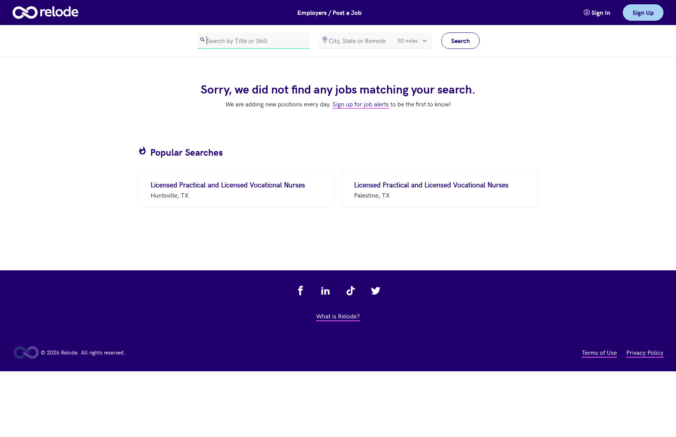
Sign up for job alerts (361, 103)
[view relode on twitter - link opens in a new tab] (375, 291)
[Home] (45, 12)
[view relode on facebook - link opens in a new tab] (300, 291)
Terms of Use (599, 352)
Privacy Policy (644, 352)
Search (460, 40)
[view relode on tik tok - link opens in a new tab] (350, 291)
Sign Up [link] (643, 12)
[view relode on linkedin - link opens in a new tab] (325, 291)
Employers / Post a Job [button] (329, 12)
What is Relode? (338, 315)
